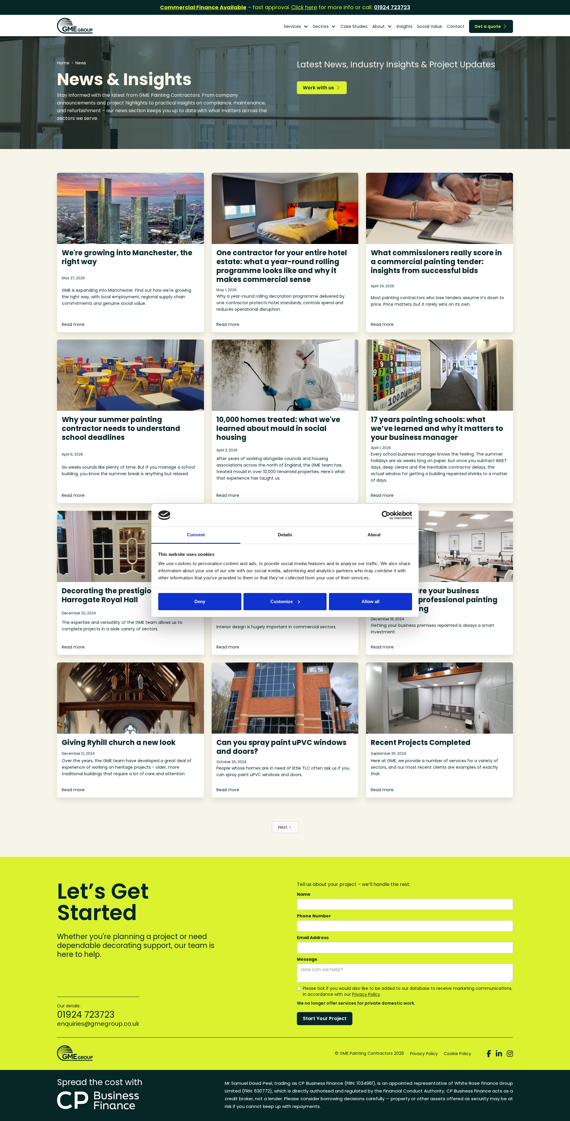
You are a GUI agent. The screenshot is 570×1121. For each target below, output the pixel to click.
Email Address (313, 938)
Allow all (370, 601)
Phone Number (314, 916)
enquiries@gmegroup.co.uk (98, 1024)
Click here (304, 7)
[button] (296, 26)
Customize (281, 601)
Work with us (321, 87)
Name (304, 894)
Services (292, 26)
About (378, 26)
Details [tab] (285, 534)
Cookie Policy (457, 1054)
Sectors (321, 26)
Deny (199, 601)
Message (307, 959)
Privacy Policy (366, 994)
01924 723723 (392, 7)
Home (63, 63)
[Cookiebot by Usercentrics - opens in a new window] (386, 515)
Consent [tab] (196, 534)
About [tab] (374, 534)
